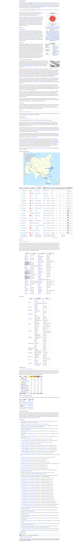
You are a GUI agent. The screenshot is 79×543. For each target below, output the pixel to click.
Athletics (50, 31)
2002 (58, 27)
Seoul (24, 213)
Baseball (26, 259)
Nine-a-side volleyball (38, 363)
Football (58, 33)
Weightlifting (57, 39)
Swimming (53, 37)
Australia (55, 138)
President (44, 190)
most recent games (24, 17)
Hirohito (36, 195)
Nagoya (26, 236)
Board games (27, 262)
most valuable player (24, 397)
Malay (40, 416)
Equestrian (47, 33)
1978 (46, 27)
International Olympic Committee (46, 6)
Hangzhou (21, 19)
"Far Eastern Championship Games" (26, 430)
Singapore (47, 148)
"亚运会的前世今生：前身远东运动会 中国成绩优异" (28, 436)
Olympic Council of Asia (46, 5)
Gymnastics (49, 34)
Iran (31, 205)
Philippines (21, 33)
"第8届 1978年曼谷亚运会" (25, 451)
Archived (44, 436)
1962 (52, 26)
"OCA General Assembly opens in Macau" (28, 528)
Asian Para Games (35, 20)
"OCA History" (23, 424)
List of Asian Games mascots (27, 111)
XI (20, 215)
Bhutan (38, 371)
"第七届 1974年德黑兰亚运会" (26, 449)
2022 (55, 28)
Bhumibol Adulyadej (38, 200)
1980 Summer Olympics (39, 81)
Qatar (32, 225)
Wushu (54, 40)
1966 (54, 26)
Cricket (53, 32)
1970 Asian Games (36, 68)
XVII (20, 230)
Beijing (25, 215)
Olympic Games (37, 7)
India (56, 4)
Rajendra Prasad (37, 190)
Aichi (24, 236)
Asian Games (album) (33, 10)
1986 (50, 27)
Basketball (57, 31)
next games (33, 18)
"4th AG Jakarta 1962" (25, 482)
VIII (20, 208)
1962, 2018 (48, 183)
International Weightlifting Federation (29, 65)
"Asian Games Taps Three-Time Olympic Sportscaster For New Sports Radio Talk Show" (34, 425)
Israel (36, 13)
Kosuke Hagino (25, 407)
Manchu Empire (30, 36)
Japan (41, 32)
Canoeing (50, 32)
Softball (39, 273)
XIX (20, 234)
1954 (48, 26)
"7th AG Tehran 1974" (25, 487)
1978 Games (21, 5)
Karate (48, 35)
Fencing (51, 33)
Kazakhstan (39, 122)
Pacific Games (21, 142)
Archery (47, 31)
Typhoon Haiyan (25, 417)
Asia (21, 4)
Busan (25, 222)
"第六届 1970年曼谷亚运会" (26, 445)
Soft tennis (47, 37)
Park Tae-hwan (25, 404)
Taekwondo (55, 38)
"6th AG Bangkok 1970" (25, 485)
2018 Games (29, 245)
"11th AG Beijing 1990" (25, 493)
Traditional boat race (38, 320)
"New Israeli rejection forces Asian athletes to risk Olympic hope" (31, 454)
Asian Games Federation (38, 4)
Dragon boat (27, 278)
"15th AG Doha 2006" (25, 499)
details (54, 29)
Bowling (26, 265)
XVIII (20, 232)
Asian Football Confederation (25, 64)
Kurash (36, 341)
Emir (44, 225)
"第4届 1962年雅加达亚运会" (25, 440)
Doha (24, 225)
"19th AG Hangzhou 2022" (25, 505)
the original (34, 424)
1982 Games (29, 5)
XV (20, 225)
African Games (27, 123)
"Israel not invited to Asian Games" (27, 468)
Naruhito (36, 236)
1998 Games (23, 98)
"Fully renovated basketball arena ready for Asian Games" (29, 428)
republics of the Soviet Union (46, 91)
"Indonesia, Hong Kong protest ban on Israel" (28, 457)
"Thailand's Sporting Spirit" (25, 446)
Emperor (44, 195)
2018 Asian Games (39, 9)
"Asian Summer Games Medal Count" (27, 512)
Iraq (23, 94)
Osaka (28, 72)
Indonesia (32, 148)
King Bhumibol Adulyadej (40, 99)
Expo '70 (24, 72)
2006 (47, 28)
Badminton (53, 31)
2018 (53, 28)
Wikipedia (29, 539)
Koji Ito (24, 401)
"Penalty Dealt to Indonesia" (26, 442)
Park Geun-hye (37, 230)
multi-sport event (41, 2)
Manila (20, 34)
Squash (50, 37)
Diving (58, 32)
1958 (50, 26)
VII (20, 205)
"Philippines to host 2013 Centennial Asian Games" (29, 530)
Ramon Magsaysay (38, 193)
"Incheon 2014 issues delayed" (26, 507)
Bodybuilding (27, 264)
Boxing (47, 32)
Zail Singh (36, 210)
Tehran (25, 205)
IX (20, 210)
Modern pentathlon (52, 35)
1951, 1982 (38, 172)
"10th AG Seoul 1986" (25, 491)
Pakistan (28, 78)
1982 (48, 27)
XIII (20, 220)
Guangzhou (25, 227)
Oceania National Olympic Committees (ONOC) (27, 141)
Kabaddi (58, 34)
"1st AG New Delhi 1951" (25, 477)
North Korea (47, 94)
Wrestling (51, 40)
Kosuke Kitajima (25, 402)
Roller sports (40, 262)
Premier (44, 227)
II (20, 193)
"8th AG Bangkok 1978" (25, 488)
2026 (57, 28)
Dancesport (27, 276)
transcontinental (34, 122)
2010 (49, 28)
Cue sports (26, 273)
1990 (52, 27)
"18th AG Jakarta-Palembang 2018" (27, 504)
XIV (20, 222)
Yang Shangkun (37, 215)
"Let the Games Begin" (25, 465)
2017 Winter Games (55, 142)
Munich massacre (39, 130)
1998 (56, 27)
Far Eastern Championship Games (26, 30)
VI (20, 203)
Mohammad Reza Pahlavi (39, 205)
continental (36, 2)
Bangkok (57, 70)
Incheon (25, 230)
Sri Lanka (43, 148)
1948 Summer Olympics (23, 46)
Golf (46, 34)
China (26, 33)
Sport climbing (40, 271)
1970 (56, 26)
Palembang (56, 51)
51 (56, 421)
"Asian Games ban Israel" (25, 466)
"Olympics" (23, 460)
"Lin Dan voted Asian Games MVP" (27, 520)
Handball (52, 34)
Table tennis (51, 38)
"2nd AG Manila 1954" (25, 479)
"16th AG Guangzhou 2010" (26, 501)
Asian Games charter (49, 104)
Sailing (51, 36)
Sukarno (36, 198)
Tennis (58, 38)
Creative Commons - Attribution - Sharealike (48, 539)
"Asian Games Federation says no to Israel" (28, 452)
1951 (46, 26)
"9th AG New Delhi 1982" (25, 490)
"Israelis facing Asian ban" (25, 458)
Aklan (42, 416)
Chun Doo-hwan (37, 213)
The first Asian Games (53, 67)
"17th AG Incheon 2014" (25, 502)
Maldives (40, 371)
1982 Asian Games (25, 113)
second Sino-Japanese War (32, 35)
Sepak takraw (40, 268)
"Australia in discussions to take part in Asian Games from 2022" (41, 472)
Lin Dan (24, 405)
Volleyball (50, 39)
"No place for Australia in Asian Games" (27, 469)
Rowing (57, 35)
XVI (20, 227)
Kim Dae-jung (37, 222)
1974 (58, 26)
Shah (44, 205)
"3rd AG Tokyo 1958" (25, 481)
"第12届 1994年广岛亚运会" (26, 463)
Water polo (53, 39)
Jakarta (54, 51)
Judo (55, 34)
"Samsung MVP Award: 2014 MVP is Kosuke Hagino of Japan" (31, 523)
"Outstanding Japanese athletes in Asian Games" (29, 515)
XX (20, 236)
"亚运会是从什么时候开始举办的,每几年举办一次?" (28, 433)
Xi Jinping (36, 234)
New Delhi (53, 4)
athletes (54, 2)
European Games (48, 123)
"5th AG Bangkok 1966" (25, 484)
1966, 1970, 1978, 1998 (45, 178)
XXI (20, 237)
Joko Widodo (37, 232)
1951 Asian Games (55, 47)
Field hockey (54, 33)
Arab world (34, 74)
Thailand (51, 148)
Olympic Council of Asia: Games (26, 536)
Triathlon (47, 39)
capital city (54, 92)
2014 (51, 28)
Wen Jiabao (37, 227)
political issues (55, 78)
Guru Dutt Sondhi (40, 47)
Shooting (58, 36)
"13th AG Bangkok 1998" (25, 496)
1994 (54, 27)
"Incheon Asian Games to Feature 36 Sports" (28, 509)
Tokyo (24, 195)
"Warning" (23, 443)
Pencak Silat (37, 343)
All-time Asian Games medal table (27, 368)
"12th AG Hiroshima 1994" (25, 494)
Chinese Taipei (50, 134)
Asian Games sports (26, 241)
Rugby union (47, 36)
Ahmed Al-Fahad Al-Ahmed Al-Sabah (38, 138)
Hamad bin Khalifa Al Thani (39, 225)
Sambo (36, 344)
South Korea (33, 213)
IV (20, 198)
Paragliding (40, 258)
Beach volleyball (37, 365)
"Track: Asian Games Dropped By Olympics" (27, 438)
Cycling (55, 32)
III (20, 195)
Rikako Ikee (25, 408)
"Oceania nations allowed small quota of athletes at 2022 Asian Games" (32, 475)
